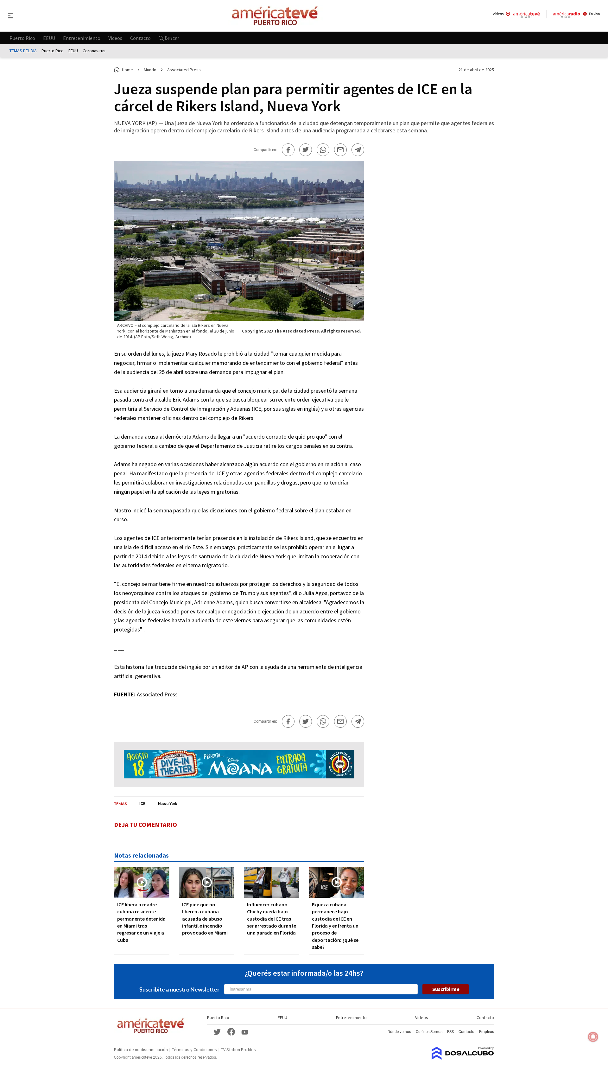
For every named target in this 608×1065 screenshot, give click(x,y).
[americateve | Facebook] (231, 1032)
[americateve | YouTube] (244, 1032)
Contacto (140, 38)
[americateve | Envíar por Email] (340, 149)
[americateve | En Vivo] (516, 15)
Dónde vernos (399, 1032)
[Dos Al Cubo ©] (463, 1058)
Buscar (171, 38)
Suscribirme (445, 989)
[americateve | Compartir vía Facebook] (288, 149)
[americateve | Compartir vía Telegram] (358, 149)
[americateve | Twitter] (217, 1032)
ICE (142, 804)
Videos (115, 38)
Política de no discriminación (141, 1049)
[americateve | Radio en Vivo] (576, 15)
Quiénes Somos (429, 1032)
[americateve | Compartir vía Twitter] (305, 149)
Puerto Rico (22, 38)
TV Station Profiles (238, 1049)
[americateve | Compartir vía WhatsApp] (323, 149)
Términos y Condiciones (194, 1049)
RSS (450, 1032)
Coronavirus (94, 51)
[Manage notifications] (593, 1037)
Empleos (486, 1032)
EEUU (49, 38)
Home (127, 70)
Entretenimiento (81, 38)
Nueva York (167, 804)
